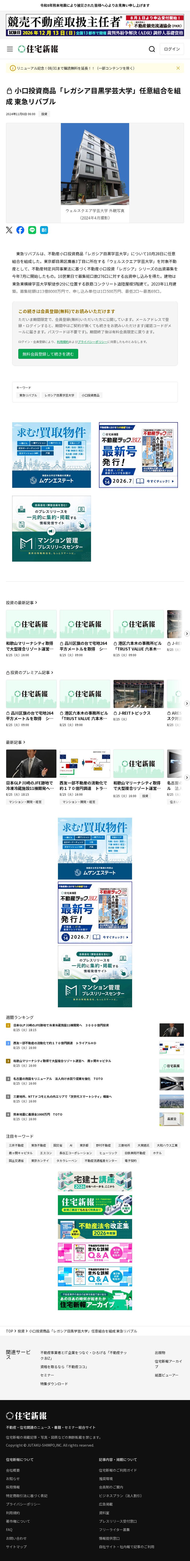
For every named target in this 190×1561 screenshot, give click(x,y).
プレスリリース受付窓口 (118, 1521)
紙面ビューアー (167, 1375)
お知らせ (13, 1478)
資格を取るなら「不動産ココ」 (64, 1366)
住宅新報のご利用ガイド (118, 1470)
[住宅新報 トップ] (38, 49)
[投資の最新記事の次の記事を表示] (187, 634)
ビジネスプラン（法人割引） (121, 1495)
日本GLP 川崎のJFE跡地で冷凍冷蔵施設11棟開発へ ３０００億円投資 (30, 788)
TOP (9, 1331)
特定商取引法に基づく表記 (27, 1495)
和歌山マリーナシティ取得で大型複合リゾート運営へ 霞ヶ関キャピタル (31, 648)
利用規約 (63, 341)
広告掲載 (106, 1504)
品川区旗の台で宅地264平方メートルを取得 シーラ (83, 648)
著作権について (18, 1521)
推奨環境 (106, 1478)
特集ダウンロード (54, 1383)
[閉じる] (178, 68)
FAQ (9, 1529)
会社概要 (13, 1470)
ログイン (172, 49)
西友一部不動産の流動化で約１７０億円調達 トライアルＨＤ (83, 788)
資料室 (104, 1512)
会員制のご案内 (111, 1486)
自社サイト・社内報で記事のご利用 (126, 1546)
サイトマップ (16, 1546)
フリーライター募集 (114, 1529)
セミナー (47, 1375)
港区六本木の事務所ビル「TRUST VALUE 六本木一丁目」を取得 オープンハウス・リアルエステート (137, 651)
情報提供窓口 (109, 1538)
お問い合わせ (16, 1538)
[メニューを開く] (10, 49)
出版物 (160, 1352)
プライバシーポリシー (92, 341)
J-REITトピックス (134, 713)
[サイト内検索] (152, 49)
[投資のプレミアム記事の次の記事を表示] (187, 703)
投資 (21, 1331)
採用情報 (13, 1486)
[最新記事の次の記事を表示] (187, 777)
